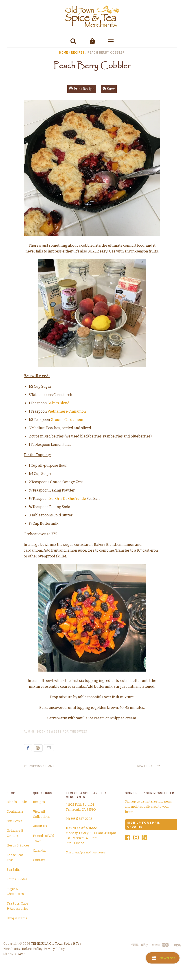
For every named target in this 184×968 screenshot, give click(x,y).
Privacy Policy (54, 949)
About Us (40, 826)
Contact (39, 860)
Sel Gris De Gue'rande (67, 498)
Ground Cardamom (67, 420)
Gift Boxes (14, 821)
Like (28, 747)
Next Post (146, 766)
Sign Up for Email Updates (143, 824)
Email (49, 747)
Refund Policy (32, 949)
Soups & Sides (17, 879)
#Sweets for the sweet (67, 731)
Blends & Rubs (17, 802)
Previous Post (41, 766)
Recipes (78, 52)
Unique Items (17, 918)
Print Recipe (84, 89)
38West (19, 954)
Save (111, 89)
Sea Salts (13, 870)
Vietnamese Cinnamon (67, 411)
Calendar (39, 851)
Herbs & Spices (18, 845)
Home (63, 52)
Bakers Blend (59, 403)
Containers (15, 812)
